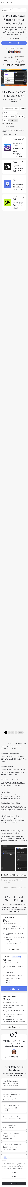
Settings (14, 1172)
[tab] (14, 875)
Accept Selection (14, 1180)
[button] (25, 2)
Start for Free (14, 949)
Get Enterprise (14, 1027)
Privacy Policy (19, 1168)
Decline (14, 1176)
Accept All (14, 1183)
